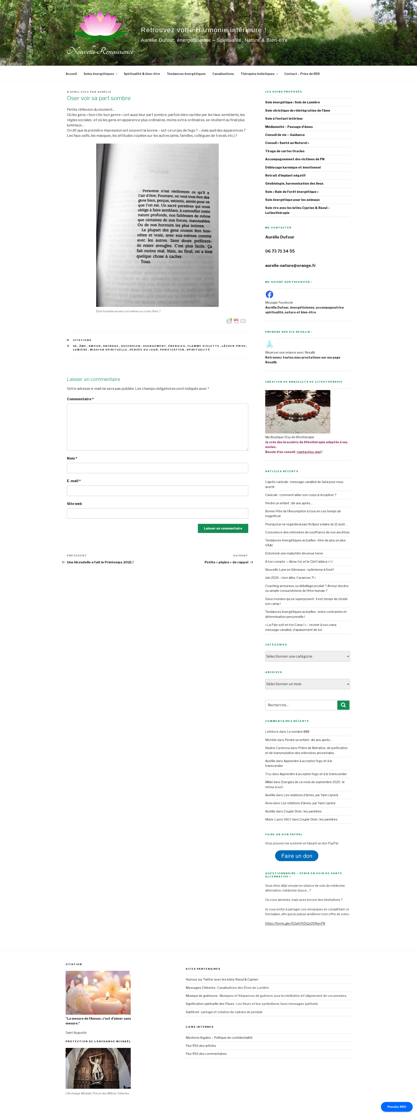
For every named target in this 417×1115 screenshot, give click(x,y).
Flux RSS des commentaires (206, 1053)
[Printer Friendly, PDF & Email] (236, 320)
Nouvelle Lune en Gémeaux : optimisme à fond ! (299, 569)
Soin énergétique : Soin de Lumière (292, 102)
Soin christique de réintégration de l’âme (297, 110)
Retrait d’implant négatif (285, 175)
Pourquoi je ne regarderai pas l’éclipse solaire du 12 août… (306, 524)
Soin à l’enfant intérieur (284, 118)
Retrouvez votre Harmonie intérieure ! (203, 29)
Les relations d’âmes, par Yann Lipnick (311, 795)
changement (154, 345)
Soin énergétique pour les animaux (292, 200)
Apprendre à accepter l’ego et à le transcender (313, 774)
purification (172, 349)
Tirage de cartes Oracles (284, 151)
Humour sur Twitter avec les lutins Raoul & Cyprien (222, 979)
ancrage (111, 345)
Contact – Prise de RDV (302, 74)
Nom (72, 458)
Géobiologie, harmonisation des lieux (294, 183)
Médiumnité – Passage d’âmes (289, 127)
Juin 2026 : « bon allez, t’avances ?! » (290, 577)
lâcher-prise (234, 345)
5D (75, 345)
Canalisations (223, 74)
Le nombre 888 (298, 731)
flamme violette (203, 345)
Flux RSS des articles (201, 1045)
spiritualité (198, 349)
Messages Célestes (200, 987)
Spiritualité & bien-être (142, 74)
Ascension (131, 345)
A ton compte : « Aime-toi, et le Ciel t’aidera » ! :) (299, 561)
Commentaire (80, 399)
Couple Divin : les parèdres (303, 811)
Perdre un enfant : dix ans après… (289, 503)
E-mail (74, 481)
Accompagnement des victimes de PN (294, 159)
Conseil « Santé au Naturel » (287, 143)
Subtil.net (192, 1012)
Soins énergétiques (99, 74)
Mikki (269, 782)
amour (95, 345)
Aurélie (104, 91)
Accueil (71, 74)
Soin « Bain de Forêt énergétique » (292, 192)
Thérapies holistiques (258, 74)
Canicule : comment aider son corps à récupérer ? (300, 495)
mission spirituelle (109, 349)
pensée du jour (144, 349)
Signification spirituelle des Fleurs (210, 1004)
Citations (82, 340)
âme (83, 345)
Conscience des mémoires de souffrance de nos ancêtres (307, 532)
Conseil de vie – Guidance (285, 135)
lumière (80, 349)
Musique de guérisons (202, 996)
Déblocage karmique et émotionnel (293, 167)
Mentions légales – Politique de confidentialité (219, 1037)
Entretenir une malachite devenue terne (294, 553)
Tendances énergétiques (186, 74)
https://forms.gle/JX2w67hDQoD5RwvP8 (295, 923)
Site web (74, 504)
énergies (176, 345)
